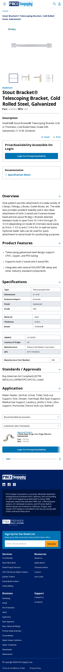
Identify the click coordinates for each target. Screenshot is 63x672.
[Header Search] (54, 4)
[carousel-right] (60, 459)
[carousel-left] (3, 459)
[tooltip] (13, 11)
